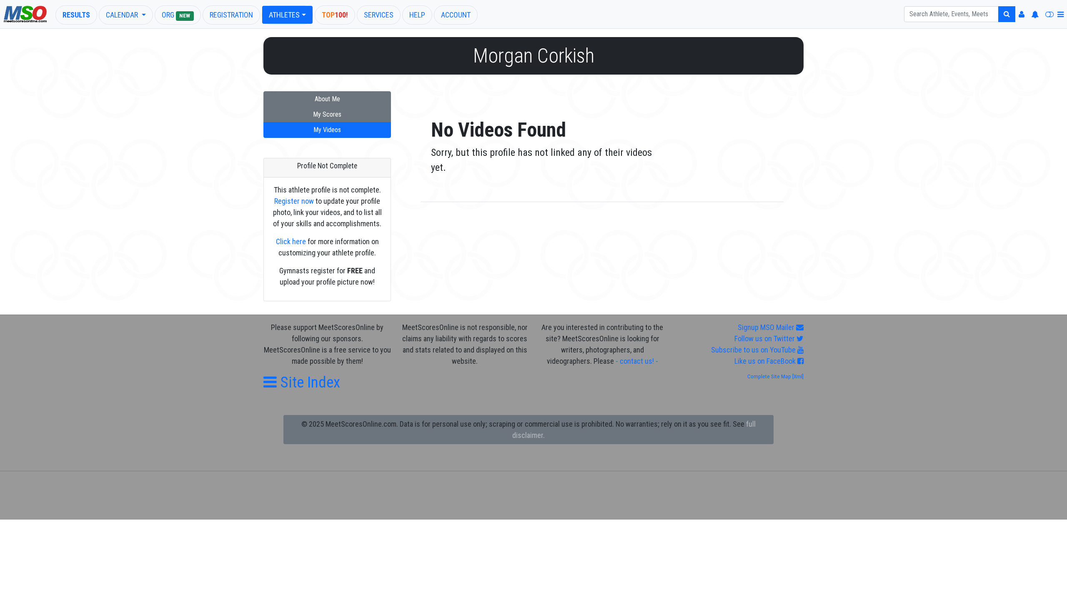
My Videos (327, 130)
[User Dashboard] (1021, 14)
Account (456, 14)
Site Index (308, 382)
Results (76, 14)
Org (176, 14)
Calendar (123, 14)
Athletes (284, 14)
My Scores (327, 114)
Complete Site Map (769, 376)
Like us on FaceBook (765, 361)
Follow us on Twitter (765, 338)
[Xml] (797, 376)
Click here (291, 241)
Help (417, 14)
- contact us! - (637, 361)
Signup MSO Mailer (767, 327)
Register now (294, 201)
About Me (327, 99)
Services (378, 14)
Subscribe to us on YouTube (754, 349)
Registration (231, 14)
